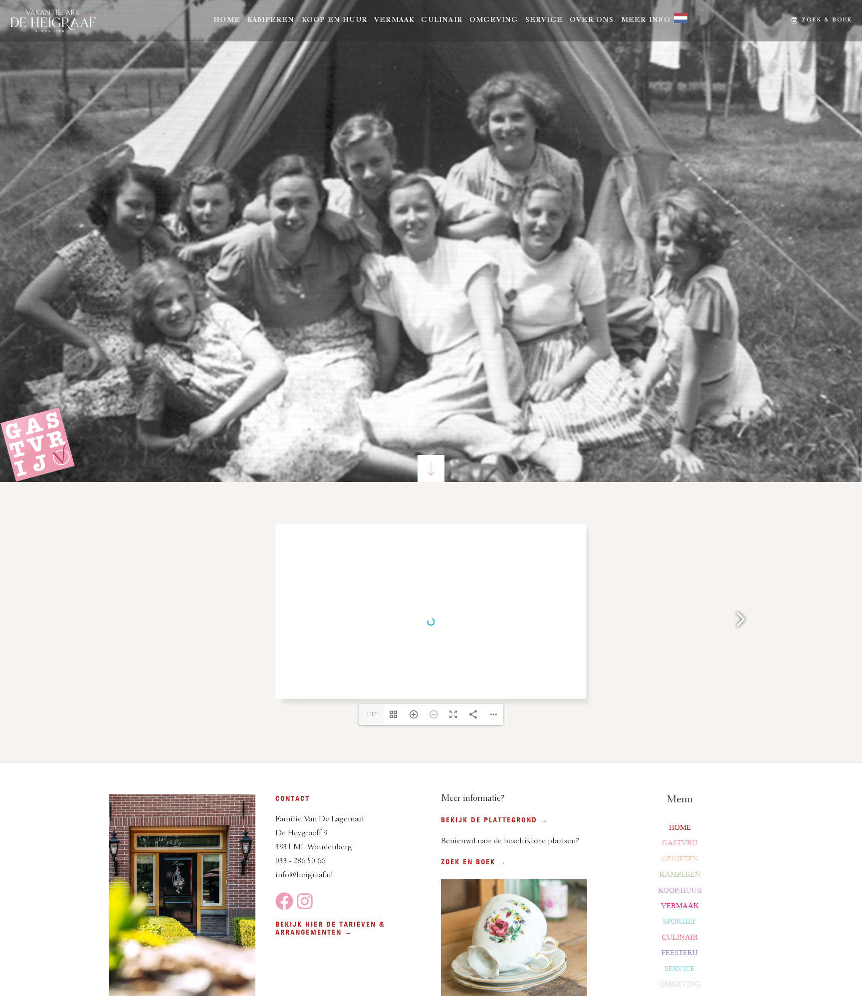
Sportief (679, 921)
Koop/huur (680, 890)
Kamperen (271, 20)
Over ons (592, 20)
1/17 (371, 715)
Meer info (646, 20)
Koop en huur (334, 20)
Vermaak (394, 20)
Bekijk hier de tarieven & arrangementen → (330, 928)
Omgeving (493, 20)
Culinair (441, 20)
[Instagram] (305, 901)
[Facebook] (284, 901)
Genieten (679, 859)
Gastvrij (679, 843)
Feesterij (679, 953)
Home (227, 20)
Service (544, 20)
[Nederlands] (677, 20)
